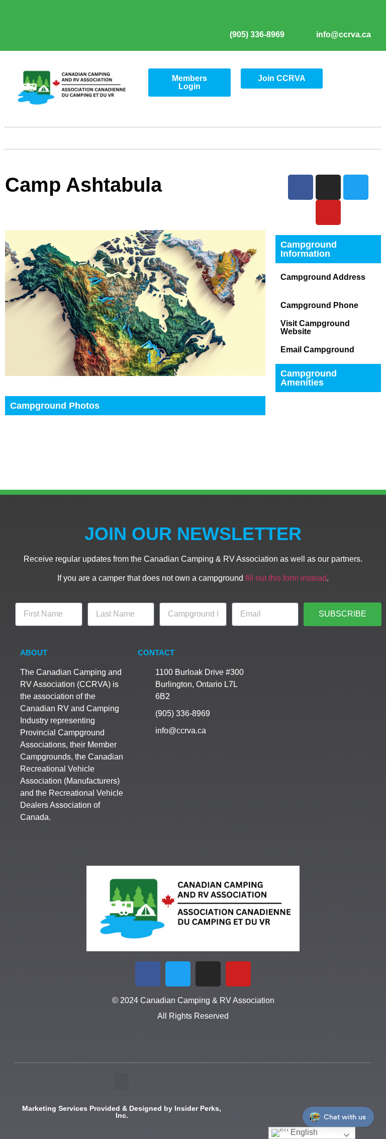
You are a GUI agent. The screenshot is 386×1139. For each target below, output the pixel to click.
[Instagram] (342, 18)
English (303, 1132)
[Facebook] (147, 973)
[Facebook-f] (305, 18)
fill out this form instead (286, 578)
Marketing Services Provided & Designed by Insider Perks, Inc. (121, 1111)
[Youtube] (360, 18)
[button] (193, 135)
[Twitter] (323, 18)
